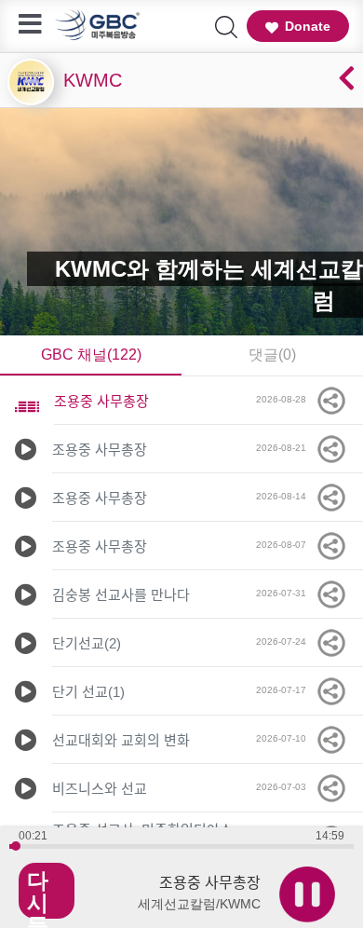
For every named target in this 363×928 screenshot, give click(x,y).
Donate (307, 26)
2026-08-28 (285, 399)
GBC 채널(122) (91, 354)
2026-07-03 (285, 787)
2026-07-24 (285, 641)
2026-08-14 (285, 496)
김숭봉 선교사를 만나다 (121, 595)
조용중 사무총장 (101, 401)
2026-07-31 (285, 593)
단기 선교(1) (88, 692)
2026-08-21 (285, 448)
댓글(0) (272, 354)
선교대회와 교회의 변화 (121, 740)
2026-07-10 (285, 738)
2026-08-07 (285, 544)
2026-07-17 (285, 690)
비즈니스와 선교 (99, 789)
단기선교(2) (86, 643)
